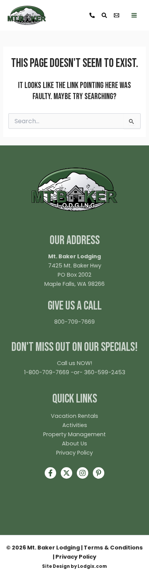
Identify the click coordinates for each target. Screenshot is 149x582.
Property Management (74, 434)
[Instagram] (82, 473)
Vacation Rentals (74, 416)
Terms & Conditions (113, 547)
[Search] (104, 15)
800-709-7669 (74, 322)
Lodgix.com (92, 566)
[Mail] (116, 15)
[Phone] (92, 15)
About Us (74, 443)
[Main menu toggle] (134, 15)
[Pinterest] (98, 473)
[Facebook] (50, 473)
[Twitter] (66, 473)
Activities (74, 425)
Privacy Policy (74, 452)
